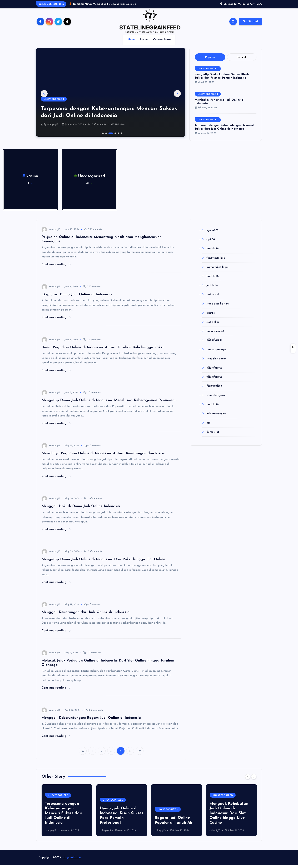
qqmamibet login (217, 267)
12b (208, 422)
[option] (110, 92)
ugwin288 (212, 230)
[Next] (253, 776)
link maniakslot (216, 413)
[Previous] (247, 776)
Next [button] (177, 93)
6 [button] (121, 133)
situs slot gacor (216, 358)
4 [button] (112, 133)
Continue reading (55, 264)
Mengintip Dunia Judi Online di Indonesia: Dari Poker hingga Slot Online (103, 559)
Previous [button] (44, 93)
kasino (144, 39)
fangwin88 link (215, 258)
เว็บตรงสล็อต (214, 386)
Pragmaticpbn (72, 857)
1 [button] (102, 133)
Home (132, 39)
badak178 (212, 248)
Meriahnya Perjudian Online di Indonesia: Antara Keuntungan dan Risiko (103, 453)
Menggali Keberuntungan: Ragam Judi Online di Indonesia (91, 718)
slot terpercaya (216, 349)
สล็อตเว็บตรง (214, 340)
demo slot (212, 432)
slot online (213, 322)
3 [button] (109, 133)
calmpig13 (52, 124)
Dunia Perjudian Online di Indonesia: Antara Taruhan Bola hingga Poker (103, 347)
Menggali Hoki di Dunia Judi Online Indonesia (81, 506)
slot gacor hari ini (217, 303)
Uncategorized (54, 99)
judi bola (212, 285)
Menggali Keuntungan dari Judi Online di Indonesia (86, 612)
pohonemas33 (215, 331)
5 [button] (118, 133)
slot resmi (212, 294)
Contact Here (162, 39)
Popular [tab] (210, 57)
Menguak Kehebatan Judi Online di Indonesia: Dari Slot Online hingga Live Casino (229, 813)
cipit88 (210, 239)
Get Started (250, 21)
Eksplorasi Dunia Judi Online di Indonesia (77, 294)
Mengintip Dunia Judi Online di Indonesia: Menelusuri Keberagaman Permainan (109, 400)
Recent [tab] (241, 57)
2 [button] (105, 133)
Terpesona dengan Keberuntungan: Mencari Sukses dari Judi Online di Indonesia (63, 813)
